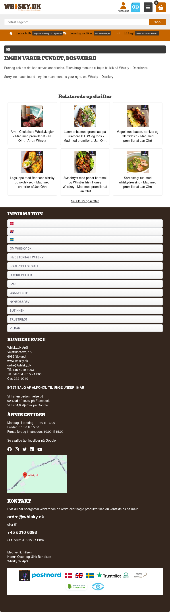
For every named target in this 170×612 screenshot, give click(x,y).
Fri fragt (70, 33)
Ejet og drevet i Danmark (126, 38)
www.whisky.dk (17, 360)
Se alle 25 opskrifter (85, 201)
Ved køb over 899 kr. (88, 33)
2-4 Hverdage (43, 33)
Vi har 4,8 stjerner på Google (27, 405)
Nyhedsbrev (20, 301)
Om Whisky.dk (20, 248)
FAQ (12, 284)
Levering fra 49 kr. (22, 33)
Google (51, 440)
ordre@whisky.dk (19, 365)
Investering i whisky (27, 257)
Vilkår (15, 328)
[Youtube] (40, 451)
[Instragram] (17, 451)
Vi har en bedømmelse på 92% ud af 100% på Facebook (28, 398)
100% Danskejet (129, 33)
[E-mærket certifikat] (135, 7)
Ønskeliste (19, 293)
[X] (25, 451)
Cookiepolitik (21, 275)
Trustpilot (18, 319)
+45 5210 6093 (22, 532)
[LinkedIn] (32, 451)
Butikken (17, 310)
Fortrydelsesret (24, 266)
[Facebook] (10, 451)
